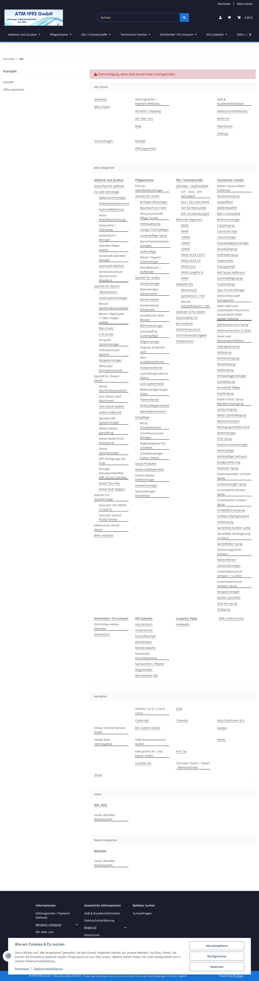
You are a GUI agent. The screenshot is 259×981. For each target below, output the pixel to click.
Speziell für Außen (147, 278)
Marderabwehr (145, 648)
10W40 (185, 237)
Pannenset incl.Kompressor (146, 656)
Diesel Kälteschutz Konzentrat (111, 441)
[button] (220, 17)
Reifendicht (102, 634)
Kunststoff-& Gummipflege (149, 333)
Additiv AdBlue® (110, 412)
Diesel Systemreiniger (109, 451)
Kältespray (224, 352)
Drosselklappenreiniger (233, 243)
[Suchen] (184, 17)
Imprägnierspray (228, 346)
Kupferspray (225, 393)
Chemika (182, 720)
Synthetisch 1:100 (193, 296)
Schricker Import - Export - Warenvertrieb (193, 765)
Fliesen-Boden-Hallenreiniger (145, 477)
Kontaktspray (226, 382)
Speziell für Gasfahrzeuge (103, 497)
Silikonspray (225, 522)
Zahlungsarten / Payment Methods (147, 101)
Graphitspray (226, 284)
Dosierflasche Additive (109, 186)
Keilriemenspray (228, 358)
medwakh (182, 624)
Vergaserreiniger (110, 360)
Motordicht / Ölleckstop (107, 227)
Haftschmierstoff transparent (228, 298)
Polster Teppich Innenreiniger (150, 259)
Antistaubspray (150, 224)
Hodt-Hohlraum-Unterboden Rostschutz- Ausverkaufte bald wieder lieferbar (233, 312)
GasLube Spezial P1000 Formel (110, 517)
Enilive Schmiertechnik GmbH (109, 730)
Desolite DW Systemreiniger (109, 420)
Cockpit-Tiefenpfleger (154, 230)
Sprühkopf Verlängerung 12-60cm (234, 536)
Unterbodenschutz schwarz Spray (229, 584)
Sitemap (222, 133)
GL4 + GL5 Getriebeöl (195, 202)
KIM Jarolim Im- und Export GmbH (148, 753)
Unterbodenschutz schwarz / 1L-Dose (229, 574)
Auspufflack (225, 202)
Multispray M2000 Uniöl (233, 427)
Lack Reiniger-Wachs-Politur (154, 376)
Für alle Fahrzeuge (106, 192)
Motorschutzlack (228, 421)
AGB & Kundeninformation (230, 101)
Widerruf (223, 118)
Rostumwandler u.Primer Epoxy (234, 476)
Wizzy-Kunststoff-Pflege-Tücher (152, 216)
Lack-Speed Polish (152, 384)
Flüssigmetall (226, 266)
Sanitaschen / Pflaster (150, 664)
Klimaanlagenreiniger (231, 376)
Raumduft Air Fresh (153, 208)
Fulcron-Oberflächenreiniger (149, 188)
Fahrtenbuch (144, 624)
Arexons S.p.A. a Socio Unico (150, 711)
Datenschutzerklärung (48, 968)
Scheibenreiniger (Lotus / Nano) (151, 456)
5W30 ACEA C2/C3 (193, 255)
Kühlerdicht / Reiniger (108, 238)
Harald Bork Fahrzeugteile (103, 742)
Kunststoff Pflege (228, 387)
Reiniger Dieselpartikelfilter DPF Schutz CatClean (113, 473)
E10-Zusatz (106, 334)
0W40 (184, 231)
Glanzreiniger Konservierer (149, 291)
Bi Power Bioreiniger (154, 202)
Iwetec (221, 740)
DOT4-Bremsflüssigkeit (191, 335)
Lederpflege (148, 251)
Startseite (224, 4)
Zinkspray (223, 609)
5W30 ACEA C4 (191, 261)
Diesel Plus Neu (109, 483)
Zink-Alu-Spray (227, 603)
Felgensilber (225, 261)
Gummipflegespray (230, 278)
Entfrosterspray (227, 255)
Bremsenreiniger (151, 325)
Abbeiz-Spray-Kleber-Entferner (231, 188)
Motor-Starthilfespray (231, 415)
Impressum (22, 968)
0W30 (184, 225)
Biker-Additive (103, 535)
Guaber (222, 728)
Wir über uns (144, 118)
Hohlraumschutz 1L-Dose (234, 330)
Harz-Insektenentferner (152, 360)
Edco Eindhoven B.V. (231, 720)
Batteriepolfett (227, 208)
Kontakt (140, 141)
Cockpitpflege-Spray (153, 235)
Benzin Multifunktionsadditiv (113, 306)
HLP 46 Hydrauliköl (193, 208)
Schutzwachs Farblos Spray (231, 492)
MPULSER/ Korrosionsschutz (110, 368)
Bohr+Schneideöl (228, 214)
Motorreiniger (226, 433)
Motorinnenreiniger (112, 198)
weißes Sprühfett (228, 597)
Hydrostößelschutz (111, 209)
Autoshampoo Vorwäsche (149, 307)
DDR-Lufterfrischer (231, 618)
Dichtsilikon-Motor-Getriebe (107, 626)
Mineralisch (189, 290)
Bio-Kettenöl (184, 323)
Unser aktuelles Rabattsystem (104, 817)
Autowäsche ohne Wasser (152, 318)
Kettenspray (225, 370)
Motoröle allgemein (189, 219)
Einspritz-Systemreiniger (109, 342)
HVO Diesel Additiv (111, 406)
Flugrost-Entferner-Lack (153, 349)
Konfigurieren (216, 956)
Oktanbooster (108, 292)
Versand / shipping (148, 111)
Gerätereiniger (150, 283)
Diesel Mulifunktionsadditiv (113, 388)
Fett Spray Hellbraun (231, 272)
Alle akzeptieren (217, 945)
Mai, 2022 (100, 805)
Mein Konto (245, 4)
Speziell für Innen (147, 196)
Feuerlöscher (144, 630)
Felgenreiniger (150, 341)
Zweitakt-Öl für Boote (190, 312)
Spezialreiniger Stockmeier (145, 493)
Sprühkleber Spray (229, 544)
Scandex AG (143, 763)
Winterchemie (149, 299)
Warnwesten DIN (146, 675)
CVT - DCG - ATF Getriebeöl (191, 194)
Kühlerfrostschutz (188, 329)
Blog (138, 126)
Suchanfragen (103, 141)
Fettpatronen (185, 341)
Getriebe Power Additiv (109, 248)
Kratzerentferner (151, 368)
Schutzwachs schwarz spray (232, 502)
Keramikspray (226, 364)
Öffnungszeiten (145, 148)
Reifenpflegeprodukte (154, 405)
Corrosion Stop (227, 231)
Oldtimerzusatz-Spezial (110, 352)
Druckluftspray (227, 249)
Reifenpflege (225, 450)
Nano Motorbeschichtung (112, 217)
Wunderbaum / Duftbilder (150, 270)
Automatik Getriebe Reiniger (112, 258)
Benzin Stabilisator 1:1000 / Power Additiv (111, 318)
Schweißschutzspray (231, 510)
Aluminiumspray (228, 196)
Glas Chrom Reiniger (231, 290)
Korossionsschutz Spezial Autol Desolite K (111, 276)
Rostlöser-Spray (227, 468)
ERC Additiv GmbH (147, 728)
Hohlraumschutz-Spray (232, 324)
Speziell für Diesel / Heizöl (107, 378)
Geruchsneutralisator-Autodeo (155, 243)
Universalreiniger (229, 566)
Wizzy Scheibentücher (150, 425)
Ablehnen (217, 966)
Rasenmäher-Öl (186, 318)
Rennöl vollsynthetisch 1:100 (195, 304)
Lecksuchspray (227, 409)
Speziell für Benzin (107, 286)
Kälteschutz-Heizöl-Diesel (107, 527)
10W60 (185, 243)
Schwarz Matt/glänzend (233, 516)
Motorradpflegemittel (149, 469)
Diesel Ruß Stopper (112, 489)
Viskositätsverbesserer (114, 203)
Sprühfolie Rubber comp (234, 528)
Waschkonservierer (153, 411)
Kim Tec (181, 751)
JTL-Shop (238, 976)
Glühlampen (143, 642)
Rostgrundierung (228, 462)
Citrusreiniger (226, 237)
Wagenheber (144, 670)
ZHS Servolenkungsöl (195, 214)
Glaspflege (142, 417)
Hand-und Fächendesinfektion (230, 338)
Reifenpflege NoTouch (232, 456)
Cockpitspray (226, 225)
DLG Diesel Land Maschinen (110, 398)
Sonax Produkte (145, 464)
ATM (179, 709)
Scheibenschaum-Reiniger (152, 435)
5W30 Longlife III (192, 272)
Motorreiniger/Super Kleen (154, 392)
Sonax (98, 775)
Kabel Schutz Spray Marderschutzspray (230, 401)
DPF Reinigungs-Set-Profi (112, 461)
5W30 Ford (188, 266)
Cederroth (142, 720)
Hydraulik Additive (111, 266)
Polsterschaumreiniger (232, 444)
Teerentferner (149, 400)
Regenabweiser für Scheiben (153, 445)
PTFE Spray (224, 439)
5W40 (184, 278)
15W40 (185, 249)
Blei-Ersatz (106, 328)
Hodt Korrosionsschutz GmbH (150, 742)
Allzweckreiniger (146, 485)
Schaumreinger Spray (231, 484)
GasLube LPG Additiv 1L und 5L (113, 507)
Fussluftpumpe (145, 636)
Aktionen (100, 851)
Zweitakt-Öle (184, 284)
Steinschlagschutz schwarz (229, 552)
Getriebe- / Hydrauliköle (192, 186)
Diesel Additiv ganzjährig (108, 430)
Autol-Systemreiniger (113, 298)
